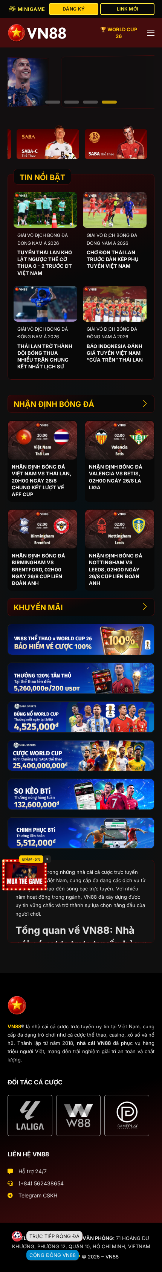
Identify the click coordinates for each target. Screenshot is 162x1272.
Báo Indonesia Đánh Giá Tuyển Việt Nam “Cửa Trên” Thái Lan (115, 353)
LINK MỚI (127, 9)
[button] (52, 102)
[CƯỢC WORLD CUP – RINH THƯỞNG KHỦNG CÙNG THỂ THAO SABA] (81, 755)
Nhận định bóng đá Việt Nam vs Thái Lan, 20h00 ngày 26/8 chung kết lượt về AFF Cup (41, 480)
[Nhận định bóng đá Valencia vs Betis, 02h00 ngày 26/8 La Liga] (119, 440)
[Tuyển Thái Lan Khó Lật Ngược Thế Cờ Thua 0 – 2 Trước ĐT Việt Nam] (45, 210)
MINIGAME (31, 9)
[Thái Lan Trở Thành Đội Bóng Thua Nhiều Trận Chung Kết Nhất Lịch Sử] (45, 304)
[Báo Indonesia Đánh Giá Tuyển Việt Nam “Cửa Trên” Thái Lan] (115, 304)
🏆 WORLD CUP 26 (118, 32)
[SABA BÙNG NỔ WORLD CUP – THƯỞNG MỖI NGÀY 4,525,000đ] (81, 717)
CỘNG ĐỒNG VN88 (52, 1255)
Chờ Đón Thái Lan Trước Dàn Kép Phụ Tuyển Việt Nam (113, 259)
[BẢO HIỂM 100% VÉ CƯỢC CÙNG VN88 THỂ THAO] (81, 639)
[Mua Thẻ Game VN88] (24, 874)
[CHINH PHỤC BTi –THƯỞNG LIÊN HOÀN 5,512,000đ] (81, 833)
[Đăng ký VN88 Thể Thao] (39, 141)
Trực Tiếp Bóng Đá (54, 1236)
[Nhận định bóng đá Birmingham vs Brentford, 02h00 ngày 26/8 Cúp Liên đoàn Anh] (42, 529)
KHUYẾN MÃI (38, 607)
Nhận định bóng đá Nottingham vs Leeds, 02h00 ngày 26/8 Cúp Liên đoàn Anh (115, 569)
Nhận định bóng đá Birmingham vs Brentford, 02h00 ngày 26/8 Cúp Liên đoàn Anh (38, 569)
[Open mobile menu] (150, 33)
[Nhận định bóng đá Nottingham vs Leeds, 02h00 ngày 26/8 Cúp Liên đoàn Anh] (119, 529)
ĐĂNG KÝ (74, 9)
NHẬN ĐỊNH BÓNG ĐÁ (54, 404)
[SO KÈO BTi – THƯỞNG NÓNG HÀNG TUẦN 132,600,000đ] (81, 794)
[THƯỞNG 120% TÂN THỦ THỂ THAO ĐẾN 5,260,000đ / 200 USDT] (81, 678)
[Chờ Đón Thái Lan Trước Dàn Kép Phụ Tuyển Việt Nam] (115, 210)
